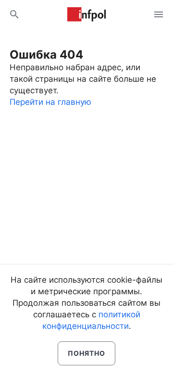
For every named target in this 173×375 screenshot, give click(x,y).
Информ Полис (86, 14)
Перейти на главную (50, 102)
